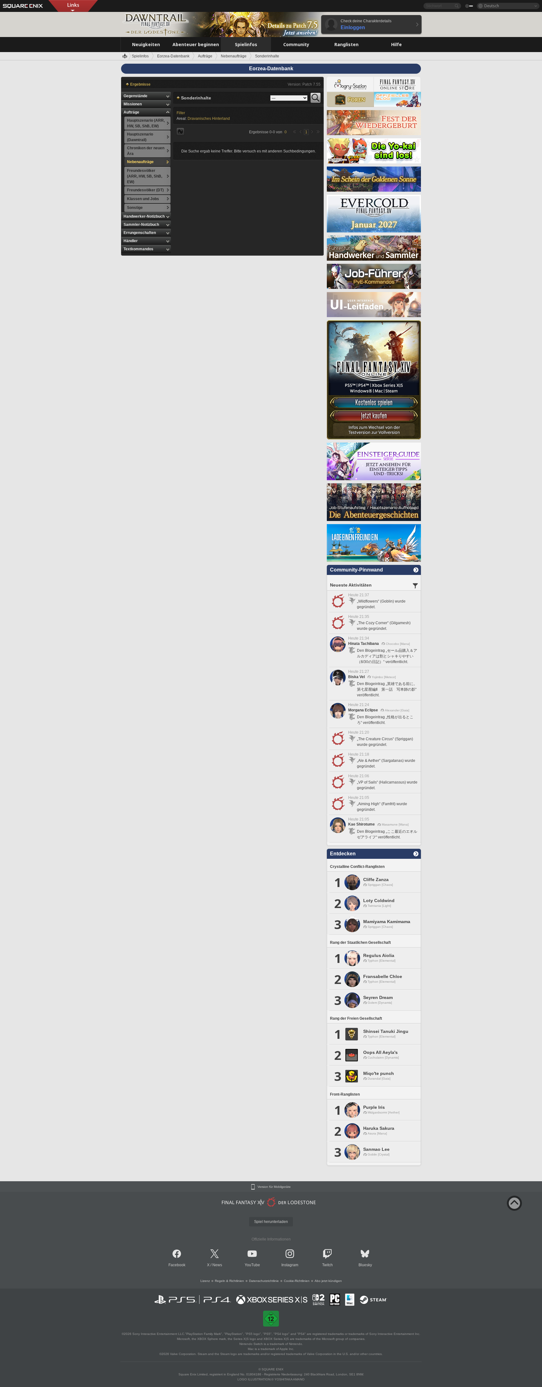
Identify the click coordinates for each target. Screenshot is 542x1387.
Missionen (133, 104)
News (217, 1265)
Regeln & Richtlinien (229, 1281)
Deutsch (491, 5)
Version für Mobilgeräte (274, 1186)
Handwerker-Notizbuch (144, 216)
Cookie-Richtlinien (297, 1281)
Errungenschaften (140, 233)
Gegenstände (135, 96)
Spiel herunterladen (271, 1222)
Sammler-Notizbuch (141, 224)
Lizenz (205, 1281)
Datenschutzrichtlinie (264, 1281)
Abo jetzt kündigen (328, 1281)
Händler (131, 241)
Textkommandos (138, 249)
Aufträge (131, 112)
